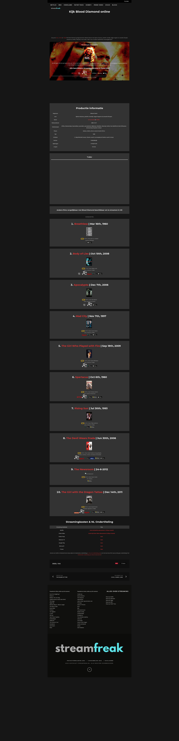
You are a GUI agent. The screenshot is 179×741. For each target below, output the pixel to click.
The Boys (79, 603)
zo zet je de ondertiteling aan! (94, 553)
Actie (57, 37)
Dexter (78, 626)
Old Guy (51, 615)
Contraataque (53, 618)
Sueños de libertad (81, 624)
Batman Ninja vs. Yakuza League (57, 604)
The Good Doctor (81, 610)
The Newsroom (84, 469)
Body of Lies (81, 253)
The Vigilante (52, 611)
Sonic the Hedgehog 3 (55, 594)
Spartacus (81, 377)
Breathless (81, 223)
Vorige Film (59, 575)
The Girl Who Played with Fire (80, 345)
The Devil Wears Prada (80, 438)
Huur (101, 536)
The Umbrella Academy (82, 617)
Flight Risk (52, 603)
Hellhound (52, 620)
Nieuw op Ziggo (109, 600)
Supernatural (80, 599)
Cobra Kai (79, 618)
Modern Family (80, 611)
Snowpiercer (80, 615)
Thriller (64, 37)
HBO (60, 5)
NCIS (78, 606)
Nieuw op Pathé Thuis (111, 604)
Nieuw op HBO (109, 602)
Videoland (68, 5)
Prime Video (98, 5)
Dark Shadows (80, 627)
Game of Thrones (81, 604)
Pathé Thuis (79, 5)
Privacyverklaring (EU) (76, 660)
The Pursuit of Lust (54, 622)
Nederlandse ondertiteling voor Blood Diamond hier (89, 554)
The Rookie (80, 620)
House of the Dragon (82, 622)
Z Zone (51, 613)
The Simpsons (80, 597)
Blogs (114, 5)
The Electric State (54, 606)
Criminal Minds (80, 613)
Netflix (53, 5)
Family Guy (79, 594)
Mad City (81, 316)
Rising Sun (81, 408)
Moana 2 (52, 596)
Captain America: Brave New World (58, 599)
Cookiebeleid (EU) (95, 660)
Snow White (52, 608)
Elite (78, 608)
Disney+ (89, 5)
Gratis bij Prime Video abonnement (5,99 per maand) (101, 533)
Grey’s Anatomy (80, 596)
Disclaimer (109, 660)
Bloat (51, 627)
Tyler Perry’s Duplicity (54, 617)
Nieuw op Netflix (109, 596)
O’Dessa (51, 610)
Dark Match (52, 626)
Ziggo (107, 5)
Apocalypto (81, 284)
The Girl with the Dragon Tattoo (82, 492)
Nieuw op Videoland (110, 598)
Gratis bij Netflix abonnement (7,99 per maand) (102, 530)
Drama (60, 37)
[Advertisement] (89, 25)
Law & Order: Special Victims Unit (84, 601)
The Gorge (52, 601)
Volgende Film (119, 575)
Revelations (52, 624)
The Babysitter (61, 577)
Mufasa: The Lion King (55, 597)
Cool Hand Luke (117, 577)
